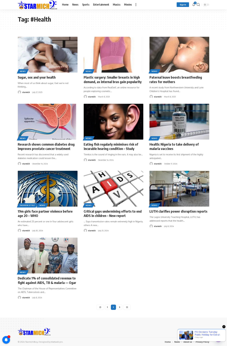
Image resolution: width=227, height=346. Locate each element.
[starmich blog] (37, 4)
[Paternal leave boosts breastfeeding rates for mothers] (179, 55)
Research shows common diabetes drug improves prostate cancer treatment (46, 146)
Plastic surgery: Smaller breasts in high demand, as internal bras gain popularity (113, 79)
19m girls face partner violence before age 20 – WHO (45, 213)
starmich (26, 92)
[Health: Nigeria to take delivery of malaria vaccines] (179, 122)
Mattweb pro (57, 342)
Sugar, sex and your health (37, 77)
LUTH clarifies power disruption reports (178, 211)
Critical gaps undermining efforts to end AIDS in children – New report (113, 213)
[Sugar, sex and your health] (48, 55)
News (23, 71)
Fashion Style (27, 205)
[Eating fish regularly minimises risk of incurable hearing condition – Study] (113, 122)
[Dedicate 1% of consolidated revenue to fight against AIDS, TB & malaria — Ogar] (48, 255)
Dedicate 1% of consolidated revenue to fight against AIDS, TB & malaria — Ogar (47, 280)
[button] (136, 4)
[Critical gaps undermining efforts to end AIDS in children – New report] (113, 189)
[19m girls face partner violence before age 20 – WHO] (48, 189)
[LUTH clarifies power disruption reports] (179, 189)
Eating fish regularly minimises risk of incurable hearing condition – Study (111, 146)
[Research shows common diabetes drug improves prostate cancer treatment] (48, 122)
